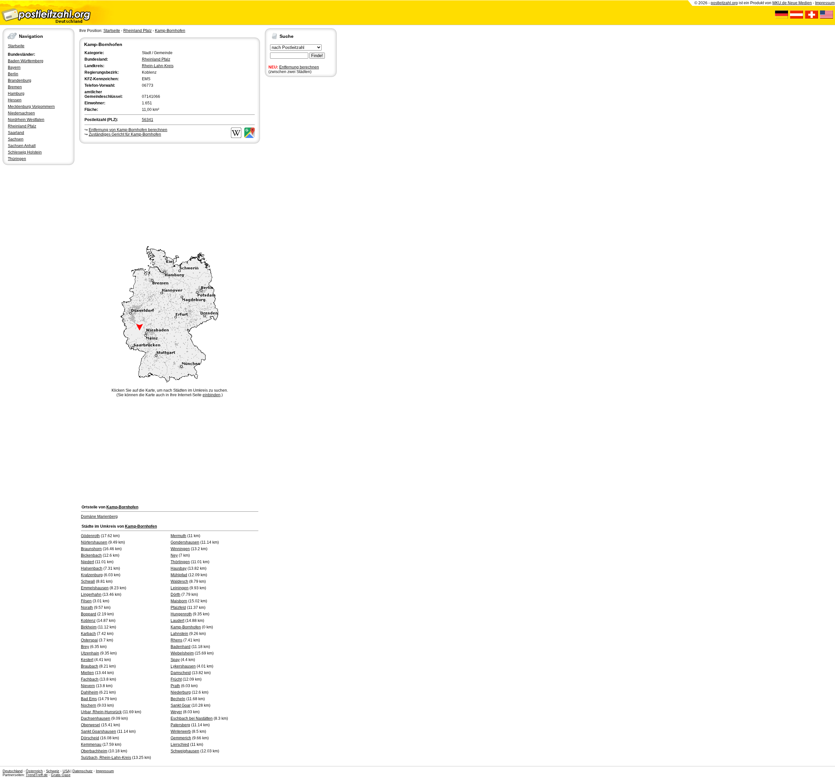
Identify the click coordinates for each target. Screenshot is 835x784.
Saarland (16, 132)
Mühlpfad (179, 575)
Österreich (34, 771)
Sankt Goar (180, 705)
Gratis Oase (60, 775)
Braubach (89, 666)
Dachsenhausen (95, 718)
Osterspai (89, 640)
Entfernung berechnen (299, 67)
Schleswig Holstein (25, 152)
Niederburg (181, 692)
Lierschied (180, 744)
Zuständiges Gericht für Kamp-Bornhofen (125, 134)
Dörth (175, 594)
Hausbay (179, 568)
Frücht (176, 679)
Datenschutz (82, 771)
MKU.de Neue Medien (792, 3)
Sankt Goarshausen (98, 731)
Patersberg (180, 725)
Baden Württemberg (25, 61)
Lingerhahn (91, 594)
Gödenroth (90, 536)
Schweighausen (185, 751)
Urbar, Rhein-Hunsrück (101, 712)
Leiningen (180, 588)
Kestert (87, 659)
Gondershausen (185, 542)
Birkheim (89, 627)
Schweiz (52, 771)
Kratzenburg (92, 575)
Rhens (176, 640)
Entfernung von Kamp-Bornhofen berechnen (128, 130)
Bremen (15, 87)
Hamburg (16, 93)
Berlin (13, 74)
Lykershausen (183, 666)
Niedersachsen (21, 113)
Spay (175, 659)
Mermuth (178, 536)
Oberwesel (90, 725)
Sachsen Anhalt (22, 145)
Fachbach (90, 679)
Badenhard (180, 646)
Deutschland (13, 771)
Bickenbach (91, 555)
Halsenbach (91, 568)
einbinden (211, 395)
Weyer (176, 712)
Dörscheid (90, 738)
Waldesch (179, 581)
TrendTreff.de (37, 775)
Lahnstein (179, 633)
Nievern (88, 686)
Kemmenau (91, 744)
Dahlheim (89, 692)
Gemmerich (181, 738)
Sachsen (15, 139)
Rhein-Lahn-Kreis (158, 66)
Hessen (15, 100)
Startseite (16, 46)
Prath (175, 686)
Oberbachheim (94, 751)
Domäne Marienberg (99, 516)
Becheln (178, 699)
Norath (87, 607)
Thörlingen (180, 562)
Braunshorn (91, 549)
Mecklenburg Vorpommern (31, 106)
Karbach (88, 633)
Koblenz (88, 620)
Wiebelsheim (182, 653)
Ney (174, 555)
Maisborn (179, 601)
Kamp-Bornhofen (170, 30)
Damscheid (181, 673)
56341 (147, 119)
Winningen (180, 549)
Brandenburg (19, 80)
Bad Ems (89, 699)
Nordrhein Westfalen (26, 119)
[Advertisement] (169, 193)
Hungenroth (181, 614)
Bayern (14, 67)
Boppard (88, 614)
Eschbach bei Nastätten (192, 718)
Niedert (87, 562)
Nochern (88, 705)
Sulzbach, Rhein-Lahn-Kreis (106, 757)
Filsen (86, 601)
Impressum (825, 3)
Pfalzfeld (178, 607)
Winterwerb (181, 731)
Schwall (88, 581)
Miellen (87, 673)
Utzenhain (90, 653)
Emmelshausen (95, 588)
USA (66, 771)
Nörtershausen (94, 542)
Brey (85, 646)
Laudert (177, 620)
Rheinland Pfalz (22, 126)
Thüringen (17, 159)
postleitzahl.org (724, 3)
